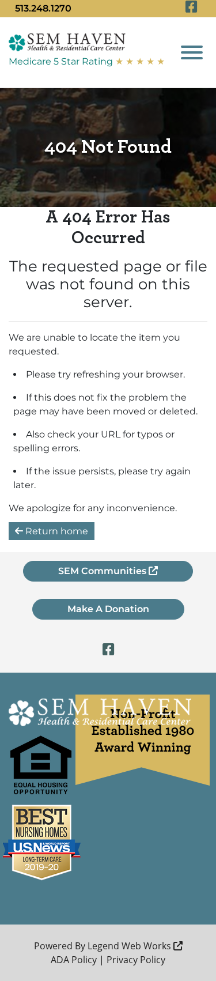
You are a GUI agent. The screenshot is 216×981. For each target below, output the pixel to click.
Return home (55, 531)
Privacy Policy (136, 959)
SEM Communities (103, 570)
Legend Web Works (130, 946)
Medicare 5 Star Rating (87, 61)
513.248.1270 (43, 8)
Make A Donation (108, 608)
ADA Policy (74, 959)
